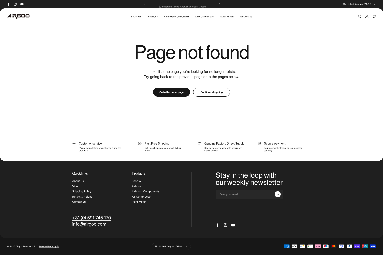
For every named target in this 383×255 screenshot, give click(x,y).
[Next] (219, 4)
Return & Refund (82, 196)
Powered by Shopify (49, 246)
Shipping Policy (81, 191)
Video (75, 186)
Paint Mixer (139, 201)
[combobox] (359, 4)
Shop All (137, 181)
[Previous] (145, 4)
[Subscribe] (278, 194)
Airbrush (137, 186)
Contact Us (79, 201)
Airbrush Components (145, 191)
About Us (78, 181)
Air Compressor (142, 196)
